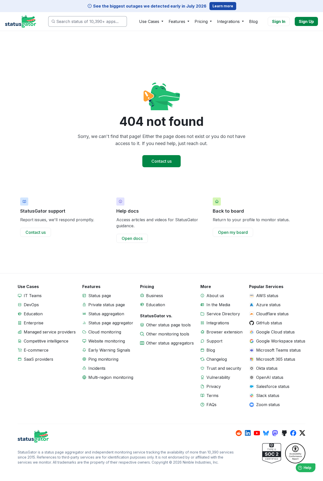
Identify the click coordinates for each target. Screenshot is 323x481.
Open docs (132, 238)
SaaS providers (38, 359)
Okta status (267, 368)
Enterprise (33, 322)
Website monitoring (106, 341)
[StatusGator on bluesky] (266, 433)
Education (33, 313)
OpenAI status (269, 377)
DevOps (31, 304)
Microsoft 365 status (275, 359)
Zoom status (268, 404)
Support (214, 341)
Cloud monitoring (104, 331)
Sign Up (306, 21)
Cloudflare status (272, 313)
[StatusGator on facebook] (293, 433)
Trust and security (223, 368)
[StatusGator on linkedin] (248, 433)
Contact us (161, 161)
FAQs (211, 404)
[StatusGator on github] (284, 433)
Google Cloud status (275, 331)
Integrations (217, 322)
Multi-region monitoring (110, 377)
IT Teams (33, 295)
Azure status (268, 304)
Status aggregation (106, 313)
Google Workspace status (280, 341)
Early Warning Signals (109, 350)
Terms (212, 395)
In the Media (218, 304)
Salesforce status (272, 386)
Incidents (96, 368)
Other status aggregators (170, 343)
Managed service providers (50, 331)
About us (215, 295)
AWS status (267, 295)
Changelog (216, 359)
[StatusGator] (127, 436)
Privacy (213, 386)
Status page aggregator (110, 322)
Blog (253, 21)
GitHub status (269, 322)
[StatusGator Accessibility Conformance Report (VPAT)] (295, 453)
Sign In (278, 21)
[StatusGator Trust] (271, 453)
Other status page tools (168, 324)
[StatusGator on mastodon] (275, 433)
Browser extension (224, 331)
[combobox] (87, 21)
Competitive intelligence (46, 341)
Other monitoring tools (167, 333)
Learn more (222, 6)
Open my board (233, 232)
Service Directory (223, 313)
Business (154, 295)
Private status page (106, 304)
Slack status (267, 395)
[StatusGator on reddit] (239, 433)
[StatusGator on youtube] (257, 433)
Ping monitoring (103, 359)
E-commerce (36, 350)
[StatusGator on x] (302, 433)
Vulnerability (218, 377)
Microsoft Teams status (278, 350)
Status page (99, 295)
